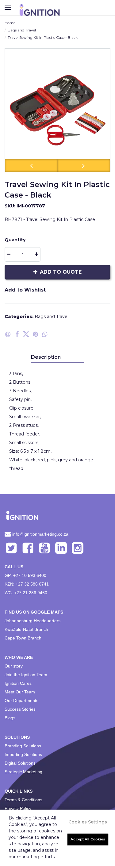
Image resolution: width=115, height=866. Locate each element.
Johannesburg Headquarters (32, 620)
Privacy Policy (18, 808)
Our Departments (21, 700)
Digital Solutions (20, 763)
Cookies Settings (87, 822)
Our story (14, 666)
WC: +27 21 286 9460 (26, 592)
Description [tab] (46, 357)
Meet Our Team (20, 691)
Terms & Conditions (23, 799)
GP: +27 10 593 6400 (25, 575)
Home (10, 22)
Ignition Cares (18, 683)
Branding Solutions (23, 745)
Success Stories (20, 709)
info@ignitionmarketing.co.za (40, 534)
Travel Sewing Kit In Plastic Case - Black (43, 37)
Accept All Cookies (88, 839)
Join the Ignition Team (26, 674)
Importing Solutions (23, 754)
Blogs (10, 717)
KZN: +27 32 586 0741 (27, 584)
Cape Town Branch (23, 637)
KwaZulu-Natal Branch (26, 629)
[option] (57, 110)
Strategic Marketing (23, 771)
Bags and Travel (22, 30)
